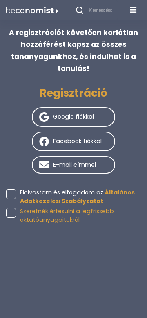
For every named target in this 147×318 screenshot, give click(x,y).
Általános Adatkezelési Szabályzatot (77, 196)
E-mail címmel (74, 165)
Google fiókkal (73, 117)
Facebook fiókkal (77, 141)
